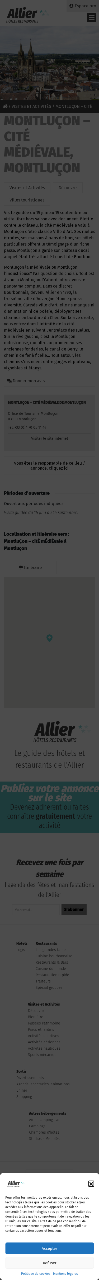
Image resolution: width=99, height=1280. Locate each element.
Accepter (49, 1248)
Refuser (49, 1263)
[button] (91, 1183)
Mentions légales (65, 1274)
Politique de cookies (35, 1274)
